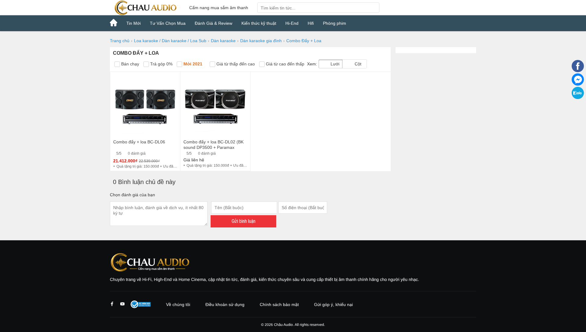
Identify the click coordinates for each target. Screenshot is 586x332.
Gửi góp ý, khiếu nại (333, 304)
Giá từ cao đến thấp (284, 63)
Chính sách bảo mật (279, 304)
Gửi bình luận (243, 221)
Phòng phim (334, 23)
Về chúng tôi (178, 304)
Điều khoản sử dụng (224, 304)
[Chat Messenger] (578, 84)
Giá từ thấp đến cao (235, 63)
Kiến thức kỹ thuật (258, 23)
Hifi (311, 23)
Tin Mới (133, 23)
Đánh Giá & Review (213, 23)
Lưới (334, 63)
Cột (357, 63)
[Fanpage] (578, 70)
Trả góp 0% (160, 63)
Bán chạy (129, 63)
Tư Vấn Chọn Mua (168, 23)
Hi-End (291, 23)
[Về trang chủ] (145, 7)
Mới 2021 (192, 63)
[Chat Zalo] (578, 97)
